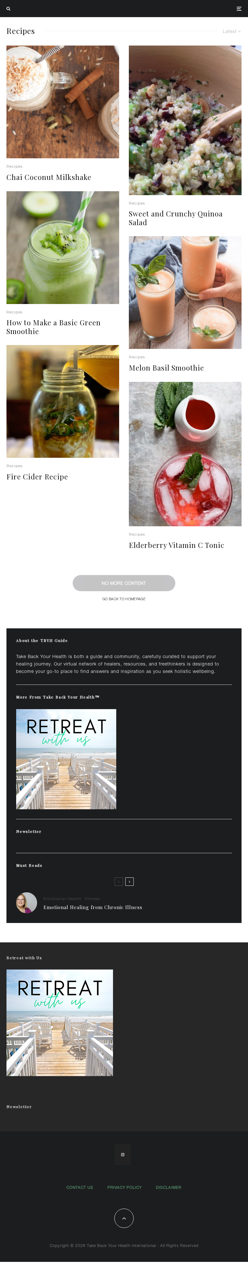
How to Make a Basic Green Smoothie (53, 326)
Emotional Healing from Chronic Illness (93, 907)
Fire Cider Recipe (37, 476)
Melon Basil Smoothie (166, 367)
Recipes (14, 166)
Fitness (92, 898)
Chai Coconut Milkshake (48, 177)
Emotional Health (63, 898)
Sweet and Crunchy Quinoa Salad (176, 217)
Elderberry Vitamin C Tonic (176, 545)
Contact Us (80, 1187)
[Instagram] (123, 1154)
